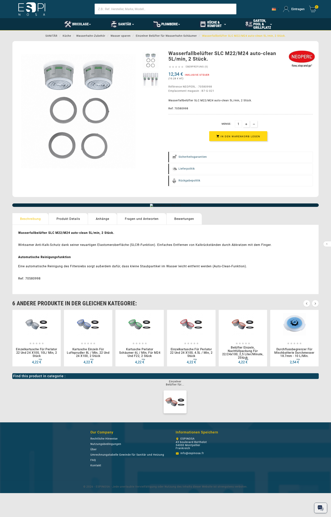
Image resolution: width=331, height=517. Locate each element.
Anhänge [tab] (102, 219)
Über (93, 449)
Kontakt (95, 465)
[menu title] (45, 24)
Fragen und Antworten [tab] (142, 219)
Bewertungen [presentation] (184, 219)
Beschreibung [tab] (30, 219)
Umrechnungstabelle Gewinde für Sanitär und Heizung (127, 454)
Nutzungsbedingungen (105, 443)
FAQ (93, 460)
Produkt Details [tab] (68, 219)
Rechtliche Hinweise (104, 438)
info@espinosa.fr (192, 453)
